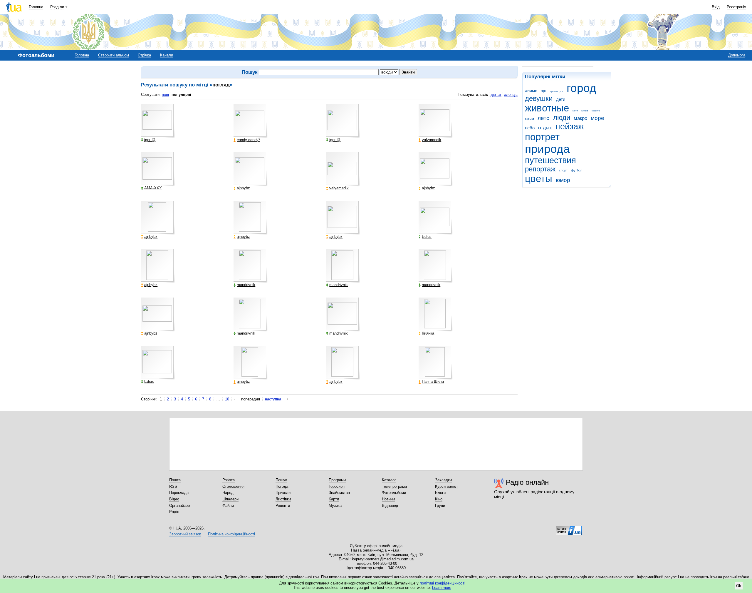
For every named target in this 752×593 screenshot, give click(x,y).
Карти (334, 499)
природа (547, 149)
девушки (539, 98)
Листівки (283, 499)
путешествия (550, 160)
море (597, 118)
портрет (542, 136)
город (581, 88)
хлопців (511, 94)
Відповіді (390, 505)
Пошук (281, 480)
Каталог (389, 480)
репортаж (540, 169)
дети (560, 99)
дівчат (496, 94)
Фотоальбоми (394, 492)
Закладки (443, 480)
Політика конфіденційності (231, 534)
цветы (538, 178)
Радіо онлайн (527, 482)
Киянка (428, 333)
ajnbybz (243, 188)
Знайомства (339, 492)
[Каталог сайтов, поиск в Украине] (569, 528)
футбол (576, 170)
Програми (337, 480)
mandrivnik (246, 285)
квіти (575, 110)
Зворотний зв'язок (185, 534)
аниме (531, 90)
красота (596, 110)
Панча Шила (433, 381)
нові (165, 94)
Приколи (283, 492)
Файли (228, 505)
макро (580, 118)
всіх (484, 94)
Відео (174, 499)
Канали (166, 55)
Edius (427, 236)
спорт (563, 170)
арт (544, 90)
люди (561, 117)
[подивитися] (158, 121)
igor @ (149, 140)
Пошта (175, 480)
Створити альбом (113, 55)
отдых (545, 128)
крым (529, 118)
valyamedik (431, 140)
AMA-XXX (153, 188)
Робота (228, 480)
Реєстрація (736, 7)
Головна (36, 7)
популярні (181, 94)
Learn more (441, 587)
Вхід (716, 7)
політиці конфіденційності (442, 583)
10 (227, 399)
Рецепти (283, 505)
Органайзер (179, 505)
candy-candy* (248, 140)
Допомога (736, 55)
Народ (228, 492)
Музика (335, 505)
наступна (273, 399)
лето (544, 118)
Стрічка (144, 55)
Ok (738, 586)
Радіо (174, 512)
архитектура (556, 91)
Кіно (438, 499)
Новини (388, 499)
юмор (563, 180)
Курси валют (446, 486)
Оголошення (233, 486)
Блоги (440, 492)
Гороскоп (337, 486)
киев (584, 110)
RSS (173, 486)
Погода (282, 486)
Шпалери (230, 499)
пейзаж (569, 126)
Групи (440, 505)
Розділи (57, 7)
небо (530, 127)
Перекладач (180, 492)
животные (547, 108)
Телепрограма (394, 486)
